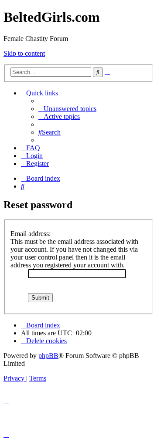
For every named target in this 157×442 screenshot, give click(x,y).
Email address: (30, 233)
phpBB (48, 355)
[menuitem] (67, 108)
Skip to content (24, 53)
